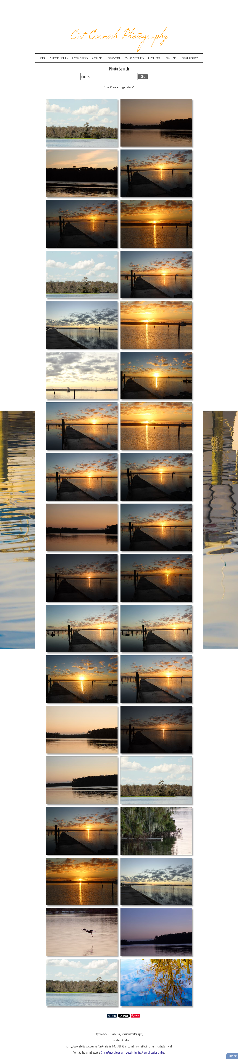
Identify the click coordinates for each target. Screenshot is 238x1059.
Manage (233, 2)
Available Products (134, 58)
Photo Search (113, 58)
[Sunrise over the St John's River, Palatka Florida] (82, 375)
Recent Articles (80, 58)
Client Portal (154, 58)
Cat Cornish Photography (119, 33)
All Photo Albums (59, 58)
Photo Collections (189, 58)
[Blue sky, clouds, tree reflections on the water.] (156, 982)
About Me (97, 58)
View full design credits (153, 1052)
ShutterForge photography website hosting (121, 1052)
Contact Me (170, 58)
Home (43, 58)
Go (143, 76)
